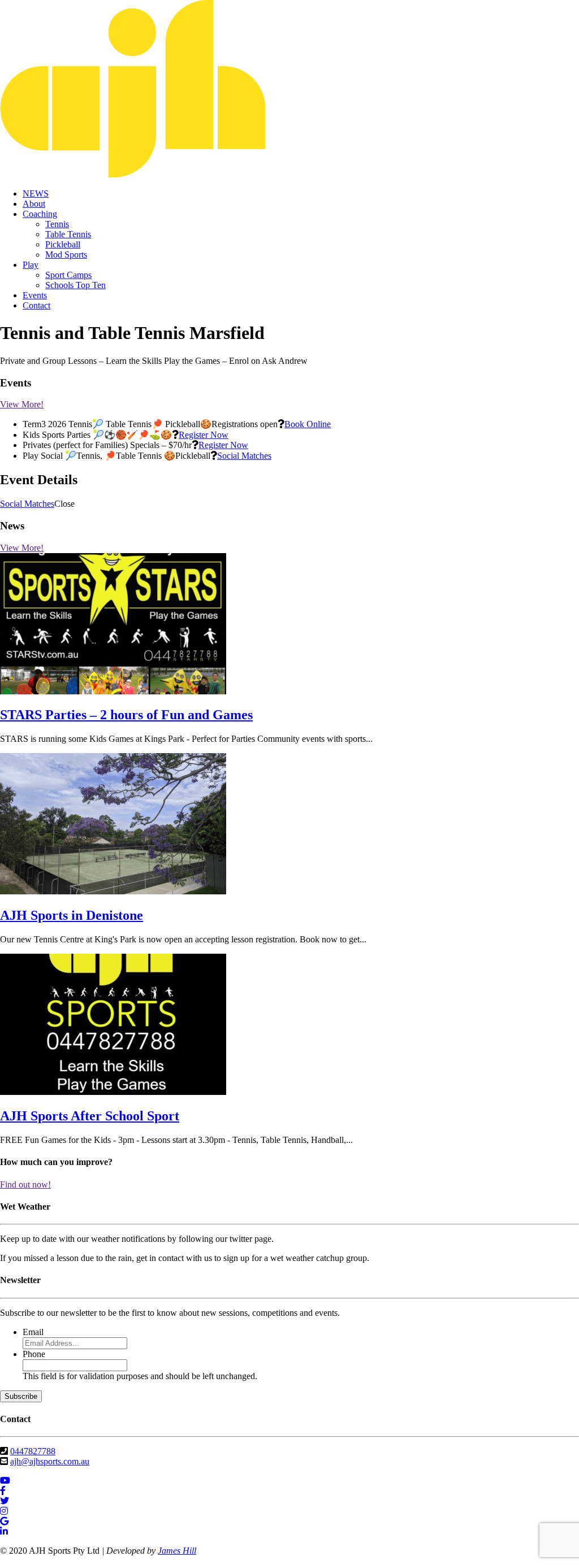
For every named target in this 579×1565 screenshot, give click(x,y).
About (34, 203)
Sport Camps (68, 275)
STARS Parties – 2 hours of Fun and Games (126, 714)
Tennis (57, 224)
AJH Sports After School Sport (89, 1115)
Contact (36, 305)
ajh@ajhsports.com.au (49, 1461)
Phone (34, 1354)
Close (64, 503)
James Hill (177, 1550)
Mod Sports (66, 254)
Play (30, 264)
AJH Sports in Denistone (71, 915)
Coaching (40, 214)
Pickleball (62, 244)
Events (35, 295)
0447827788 (32, 1451)
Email (33, 1332)
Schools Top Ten (75, 285)
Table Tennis (68, 234)
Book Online (307, 424)
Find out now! (25, 1184)
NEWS (36, 193)
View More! (22, 404)
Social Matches (244, 455)
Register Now (203, 435)
